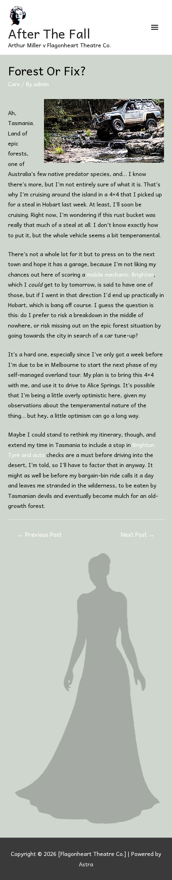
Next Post (137, 534)
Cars (14, 83)
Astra (86, 864)
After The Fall (49, 33)
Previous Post (40, 534)
